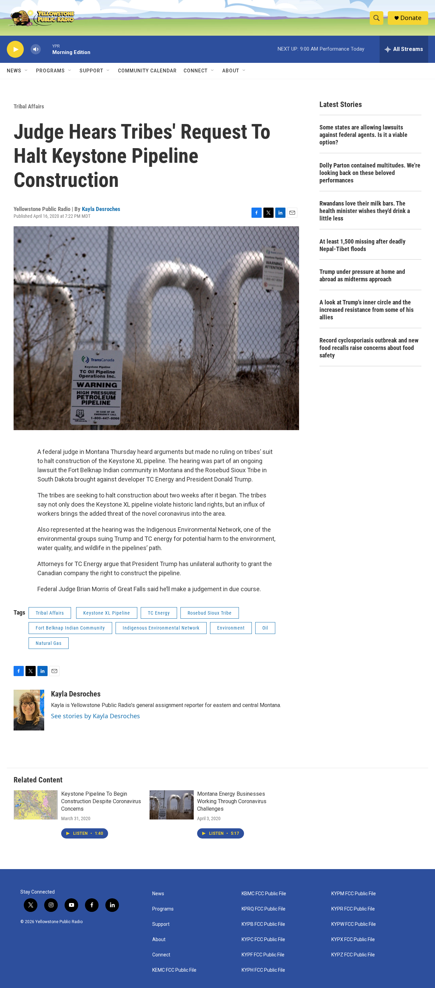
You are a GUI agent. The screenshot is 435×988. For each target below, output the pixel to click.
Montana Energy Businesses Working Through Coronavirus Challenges (231, 801)
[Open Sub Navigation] (26, 70)
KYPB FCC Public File (263, 924)
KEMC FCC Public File (174, 970)
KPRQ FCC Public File (263, 909)
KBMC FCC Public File (264, 893)
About (159, 939)
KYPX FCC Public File (353, 939)
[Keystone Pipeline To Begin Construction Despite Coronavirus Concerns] (36, 804)
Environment (231, 628)
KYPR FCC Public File (353, 909)
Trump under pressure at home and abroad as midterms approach (362, 275)
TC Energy (159, 613)
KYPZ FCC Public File (353, 954)
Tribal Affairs (29, 106)
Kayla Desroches (101, 209)
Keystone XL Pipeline (106, 613)
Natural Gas (49, 643)
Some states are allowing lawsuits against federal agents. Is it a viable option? (363, 135)
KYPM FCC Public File (353, 893)
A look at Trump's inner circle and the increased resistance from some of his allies (366, 310)
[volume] (35, 49)
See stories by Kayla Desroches (95, 716)
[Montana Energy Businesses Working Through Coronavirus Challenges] (172, 804)
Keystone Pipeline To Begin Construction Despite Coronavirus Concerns (101, 801)
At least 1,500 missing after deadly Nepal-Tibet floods (362, 245)
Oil (265, 628)
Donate (410, 17)
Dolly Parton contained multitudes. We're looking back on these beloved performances (369, 173)
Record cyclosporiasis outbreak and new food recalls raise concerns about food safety (368, 348)
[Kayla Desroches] (29, 710)
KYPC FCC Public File (263, 939)
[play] (15, 49)
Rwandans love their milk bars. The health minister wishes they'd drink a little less (364, 211)
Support (91, 70)
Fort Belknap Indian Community (70, 628)
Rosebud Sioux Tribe (210, 613)
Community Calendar (147, 70)
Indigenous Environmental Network (161, 628)
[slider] (47, 49)
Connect (196, 70)
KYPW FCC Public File (353, 924)
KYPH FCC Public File (263, 970)
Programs (50, 70)
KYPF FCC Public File (263, 954)
